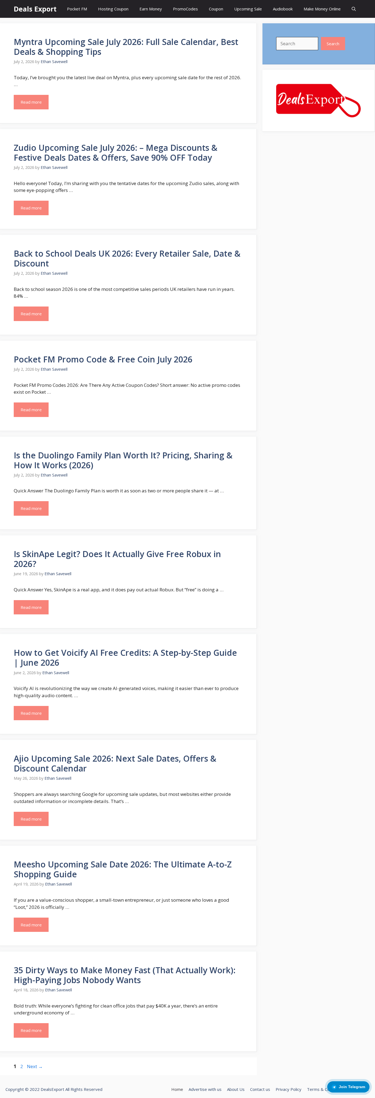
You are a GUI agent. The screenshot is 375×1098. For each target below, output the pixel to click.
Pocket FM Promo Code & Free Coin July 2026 (103, 359)
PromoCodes (185, 9)
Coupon (216, 9)
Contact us (260, 1089)
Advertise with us (205, 1089)
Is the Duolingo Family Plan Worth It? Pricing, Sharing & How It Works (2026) (123, 460)
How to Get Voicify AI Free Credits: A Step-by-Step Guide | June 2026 (125, 657)
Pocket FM (77, 9)
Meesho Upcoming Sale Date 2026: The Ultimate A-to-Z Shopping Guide (123, 869)
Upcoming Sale (248, 9)
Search (333, 43)
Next (35, 1066)
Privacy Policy (288, 1089)
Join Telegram (352, 1087)
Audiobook (283, 9)
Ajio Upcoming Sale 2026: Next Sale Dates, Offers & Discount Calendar (115, 763)
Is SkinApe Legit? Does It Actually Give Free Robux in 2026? (117, 558)
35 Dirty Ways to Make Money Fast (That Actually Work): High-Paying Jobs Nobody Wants (125, 975)
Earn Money (150, 9)
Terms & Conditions (326, 1089)
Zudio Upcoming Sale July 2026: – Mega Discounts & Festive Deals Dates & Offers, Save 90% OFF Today (115, 152)
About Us (236, 1089)
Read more (31, 102)
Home (177, 1089)
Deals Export (35, 8)
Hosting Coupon (113, 9)
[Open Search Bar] (353, 9)
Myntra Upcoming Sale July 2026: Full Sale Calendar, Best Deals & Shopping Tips (126, 46)
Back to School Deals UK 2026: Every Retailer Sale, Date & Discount (127, 258)
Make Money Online (322, 9)
